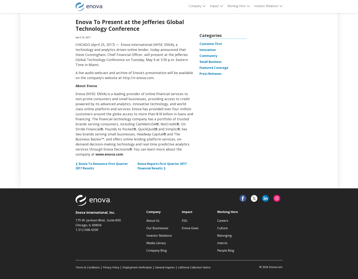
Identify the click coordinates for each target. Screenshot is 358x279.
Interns (222, 243)
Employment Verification (137, 267)
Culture (222, 228)
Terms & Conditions (88, 267)
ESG (184, 221)
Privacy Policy (111, 267)
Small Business (211, 62)
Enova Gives (190, 228)
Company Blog (156, 250)
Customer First (211, 44)
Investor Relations (266, 6)
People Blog (225, 250)
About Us (152, 221)
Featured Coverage (214, 68)
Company (195, 6)
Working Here (236, 6)
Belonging (224, 235)
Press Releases (211, 74)
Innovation (208, 50)
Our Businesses (157, 228)
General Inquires (165, 267)
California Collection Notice (194, 267)
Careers (222, 221)
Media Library (156, 243)
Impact (214, 6)
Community (208, 56)
